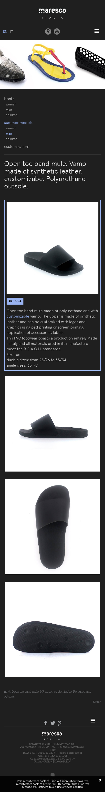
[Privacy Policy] (43, 761)
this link (51, 784)
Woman (11, 104)
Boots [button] (9, 98)
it (11, 31)
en (5, 31)
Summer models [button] (18, 122)
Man (9, 109)
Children (11, 115)
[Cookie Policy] (62, 761)
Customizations (16, 146)
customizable (18, 316)
